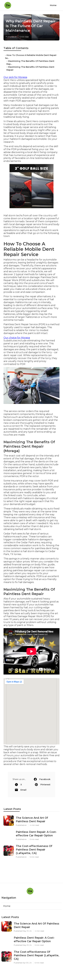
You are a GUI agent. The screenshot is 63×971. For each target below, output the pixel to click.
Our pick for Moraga (15, 77)
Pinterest (45, 784)
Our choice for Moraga (17, 337)
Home (53, 5)
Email (23, 790)
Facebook (44, 779)
